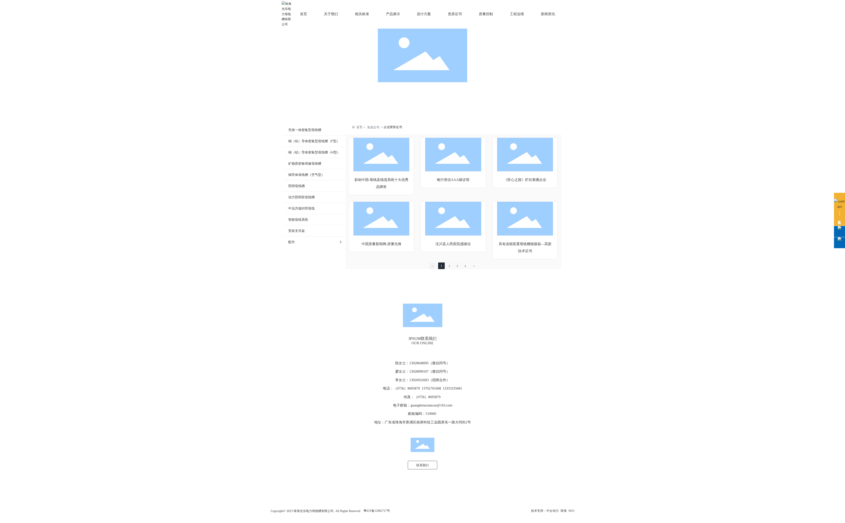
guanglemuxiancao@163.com (431, 405)
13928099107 (419, 371)
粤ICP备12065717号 (377, 510)
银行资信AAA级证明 (453, 180)
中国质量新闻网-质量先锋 (381, 244)
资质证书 (373, 127)
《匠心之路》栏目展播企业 (525, 180)
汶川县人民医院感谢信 (453, 244)
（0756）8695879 (407, 388)
